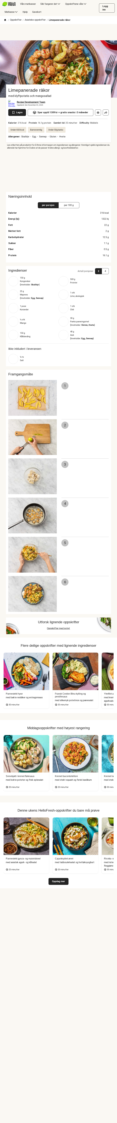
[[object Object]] (98, 112)
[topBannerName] (58, 32)
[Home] (5, 20)
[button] (58, 270)
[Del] (106, 112)
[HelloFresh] (9, 4)
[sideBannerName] (58, 170)
